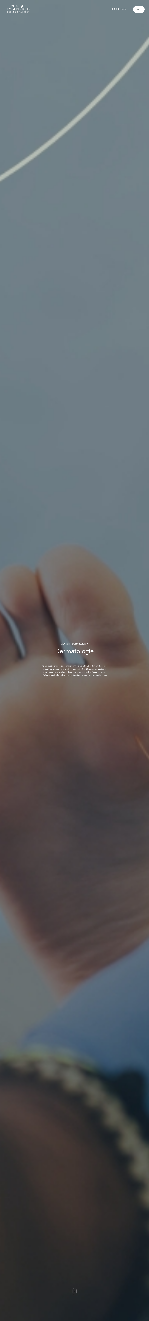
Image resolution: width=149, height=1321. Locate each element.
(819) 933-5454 (118, 9)
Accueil (65, 643)
